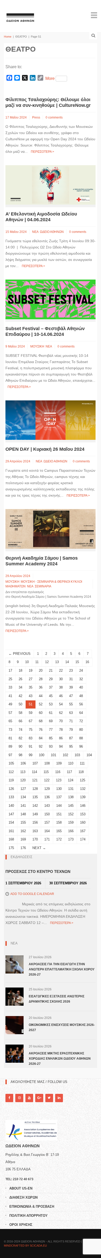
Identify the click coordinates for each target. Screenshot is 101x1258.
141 (23, 806)
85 (51, 738)
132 (82, 789)
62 (61, 713)
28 (40, 679)
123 (58, 780)
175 (11, 848)
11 (37, 662)
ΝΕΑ (35, 232)
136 (47, 797)
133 (11, 797)
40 (81, 687)
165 (59, 831)
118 (81, 772)
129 (47, 789)
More (50, 78)
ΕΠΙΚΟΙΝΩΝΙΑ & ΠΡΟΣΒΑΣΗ (31, 1206)
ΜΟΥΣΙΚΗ (37, 346)
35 (30, 687)
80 (81, 730)
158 (59, 822)
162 (23, 831)
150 (47, 814)
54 (61, 704)
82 (20, 738)
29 (51, 679)
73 (10, 730)
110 (70, 763)
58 (20, 713)
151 (59, 814)
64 (81, 713)
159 (71, 822)
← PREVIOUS (20, 654)
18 (20, 670)
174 (82, 839)
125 (82, 780)
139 (82, 797)
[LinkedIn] (59, 1098)
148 (23, 814)
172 (59, 839)
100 (41, 755)
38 (61, 687)
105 (11, 763)
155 (23, 822)
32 (81, 679)
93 (51, 746)
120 (23, 780)
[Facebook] (9, 1098)
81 (10, 738)
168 (11, 839)
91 (30, 746)
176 (23, 848)
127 (23, 789)
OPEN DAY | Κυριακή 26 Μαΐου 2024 (44, 449)
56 (81, 704)
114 (34, 772)
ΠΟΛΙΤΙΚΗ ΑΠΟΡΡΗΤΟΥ (28, 1216)
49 (10, 704)
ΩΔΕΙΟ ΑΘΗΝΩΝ (52, 232)
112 (11, 772)
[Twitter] (49, 1098)
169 (23, 839)
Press (36, 117)
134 (23, 797)
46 (61, 696)
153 (82, 814)
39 (71, 687)
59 (30, 713)
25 (10, 679)
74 (20, 730)
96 (81, 746)
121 (35, 780)
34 (20, 687)
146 (82, 806)
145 (71, 806)
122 (46, 780)
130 (59, 789)
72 (81, 721)
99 (30, 755)
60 (40, 713)
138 (71, 797)
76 (40, 730)
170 (35, 839)
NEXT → (39, 848)
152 (71, 814)
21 (51, 670)
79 (71, 730)
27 (30, 679)
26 (20, 679)
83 (30, 738)
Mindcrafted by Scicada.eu (25, 1245)
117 (69, 772)
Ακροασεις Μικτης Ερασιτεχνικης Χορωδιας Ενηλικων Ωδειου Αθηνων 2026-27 (60, 1059)
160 (82, 822)
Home (7, 36)
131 (71, 789)
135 (35, 797)
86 (61, 738)
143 (47, 806)
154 (11, 822)
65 (10, 721)
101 (53, 755)
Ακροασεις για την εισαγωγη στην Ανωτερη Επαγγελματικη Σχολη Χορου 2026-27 (62, 969)
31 (71, 679)
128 (35, 789)
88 (81, 738)
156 (35, 822)
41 (10, 696)
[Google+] (39, 1098)
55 (71, 704)
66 (20, 721)
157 (47, 822)
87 (71, 738)
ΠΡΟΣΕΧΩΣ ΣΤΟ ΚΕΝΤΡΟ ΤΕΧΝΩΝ (37, 871)
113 (22, 772)
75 (30, 730)
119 (11, 780)
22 (61, 670)
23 (71, 670)
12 (47, 662)
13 (57, 662)
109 (59, 763)
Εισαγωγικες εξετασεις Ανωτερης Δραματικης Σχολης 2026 (56, 999)
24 (81, 670)
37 (51, 687)
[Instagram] (19, 1098)
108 (47, 763)
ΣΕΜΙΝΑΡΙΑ (43, 586)
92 (40, 746)
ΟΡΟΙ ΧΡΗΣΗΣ (20, 1225)
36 (40, 687)
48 (81, 696)
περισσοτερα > (42, 152)
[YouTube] (29, 1098)
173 (71, 839)
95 (71, 746)
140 (11, 806)
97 (10, 755)
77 (51, 730)
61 (51, 713)
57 (10, 713)
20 (40, 670)
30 (61, 679)
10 (27, 662)
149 (35, 814)
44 (40, 696)
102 (65, 755)
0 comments (54, 117)
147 (11, 814)
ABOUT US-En (20, 1188)
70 (61, 721)
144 (59, 806)
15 (77, 662)
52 (40, 704)
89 (10, 746)
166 (71, 831)
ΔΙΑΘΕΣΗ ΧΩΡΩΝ (23, 1197)
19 (30, 670)
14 (67, 662)
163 (35, 831)
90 (20, 746)
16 (87, 662)
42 (20, 696)
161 (11, 831)
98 (20, 755)
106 (23, 763)
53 (51, 704)
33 (10, 687)
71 (71, 721)
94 (61, 746)
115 (46, 772)
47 (71, 696)
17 (10, 670)
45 (51, 696)
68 (40, 721)
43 (30, 696)
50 (20, 704)
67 (30, 721)
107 (35, 763)
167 (82, 831)
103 (77, 755)
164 (47, 831)
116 (57, 772)
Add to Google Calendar (32, 894)
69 (51, 721)
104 (89, 755)
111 (82, 763)
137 (59, 797)
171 (47, 839)
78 (61, 730)
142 (35, 806)
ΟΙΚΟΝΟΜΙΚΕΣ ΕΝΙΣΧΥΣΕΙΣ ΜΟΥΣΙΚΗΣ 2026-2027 (62, 1027)
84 (40, 738)
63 (71, 713)
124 (70, 780)
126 (11, 789)
